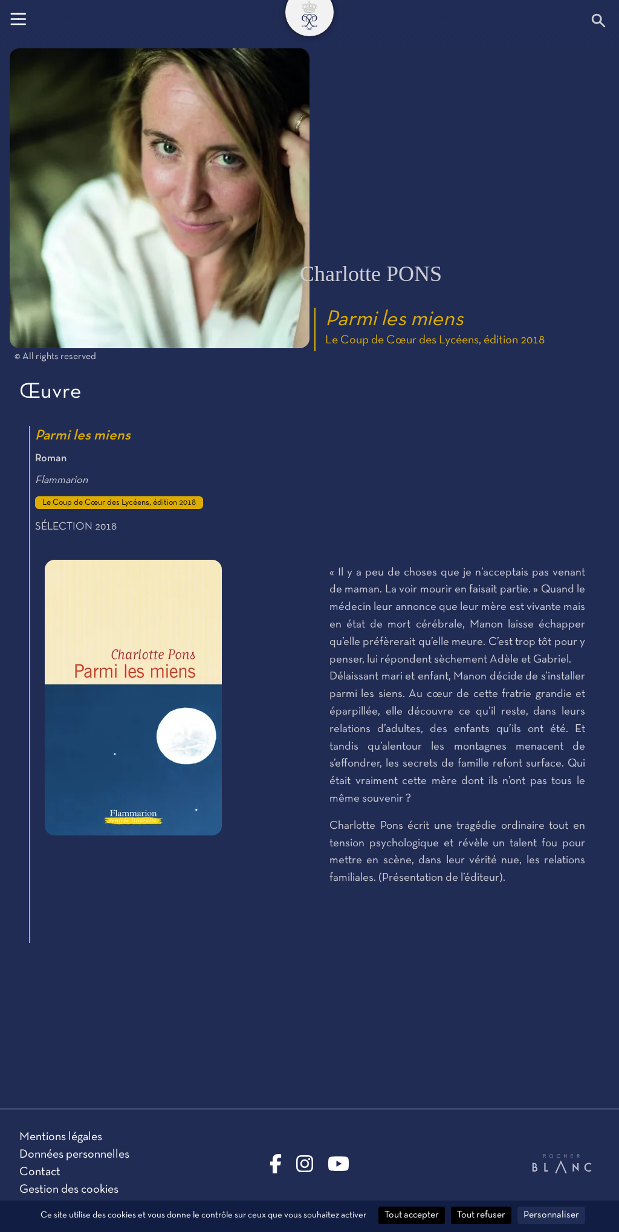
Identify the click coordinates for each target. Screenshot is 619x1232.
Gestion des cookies (68, 1189)
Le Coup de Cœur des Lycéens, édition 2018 (435, 340)
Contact (39, 1172)
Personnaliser (551, 1215)
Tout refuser (481, 1215)
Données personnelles (74, 1154)
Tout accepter (411, 1215)
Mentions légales (60, 1137)
